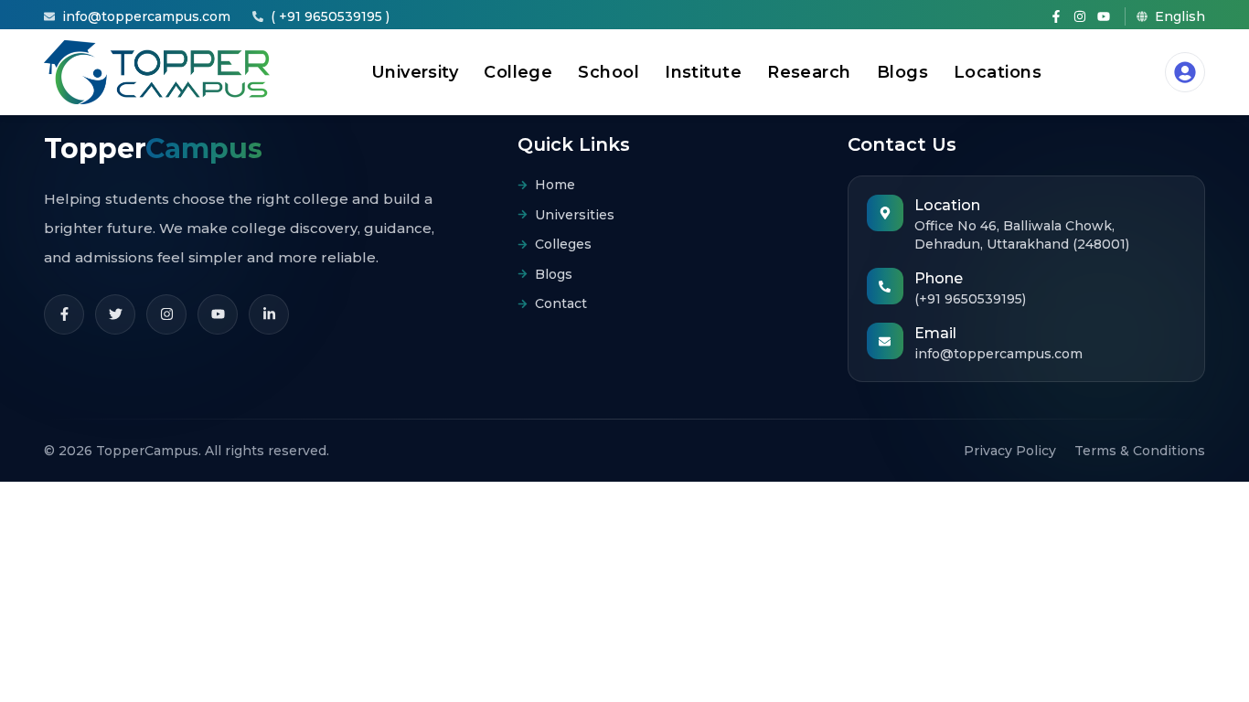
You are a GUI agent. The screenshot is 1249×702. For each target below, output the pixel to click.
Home (555, 184)
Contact (561, 303)
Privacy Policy (1010, 450)
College (518, 72)
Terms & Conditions (1139, 450)
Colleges (563, 244)
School (608, 72)
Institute (703, 72)
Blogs (902, 72)
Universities (574, 215)
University (415, 72)
